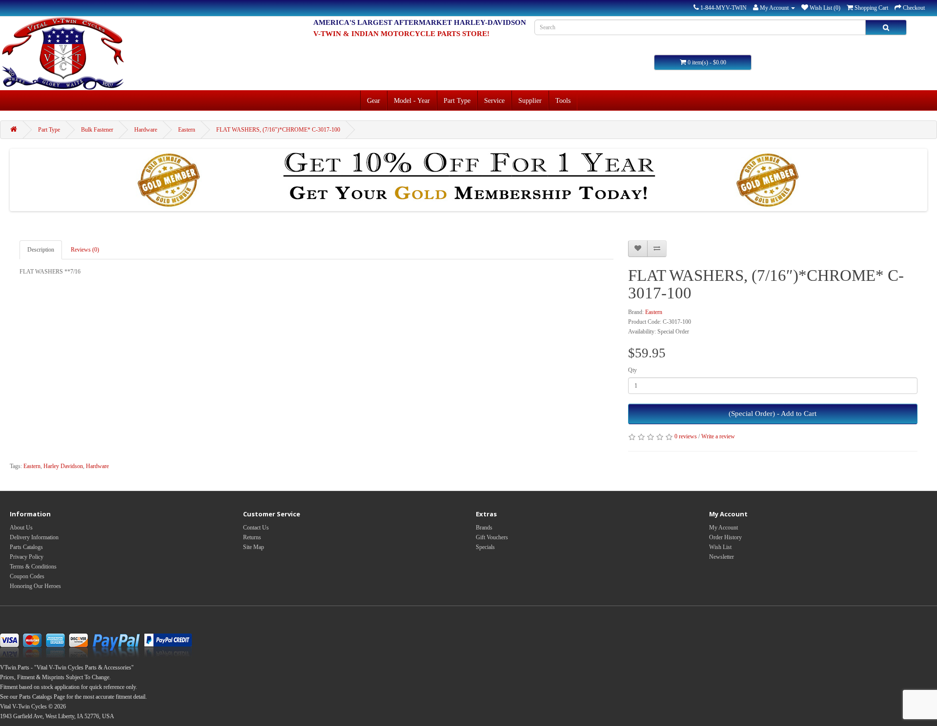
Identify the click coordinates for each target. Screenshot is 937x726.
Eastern (186, 129)
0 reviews (685, 436)
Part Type (457, 100)
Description (40, 249)
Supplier (530, 100)
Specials (485, 547)
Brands (484, 527)
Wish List (720, 547)
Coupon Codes (27, 576)
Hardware (145, 129)
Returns (252, 537)
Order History (725, 537)
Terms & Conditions (33, 566)
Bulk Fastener (97, 129)
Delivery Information (34, 537)
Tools (562, 100)
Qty (632, 370)
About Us (21, 527)
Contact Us (256, 527)
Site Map (253, 547)
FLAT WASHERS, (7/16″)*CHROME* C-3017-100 (278, 129)
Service (494, 100)
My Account (723, 527)
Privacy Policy (26, 556)
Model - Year (412, 100)
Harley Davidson (63, 466)
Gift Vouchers (492, 537)
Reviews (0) (85, 249)
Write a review (718, 436)
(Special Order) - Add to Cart (772, 413)
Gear (373, 100)
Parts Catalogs (26, 547)
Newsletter (721, 556)
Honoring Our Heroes (35, 586)
